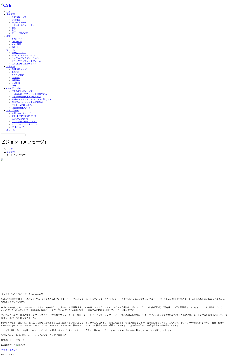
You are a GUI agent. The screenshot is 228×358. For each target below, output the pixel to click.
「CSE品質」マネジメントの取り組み (29, 94)
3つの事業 (16, 44)
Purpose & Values (19, 22)
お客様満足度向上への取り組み (26, 97)
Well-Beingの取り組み (22, 105)
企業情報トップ (19, 17)
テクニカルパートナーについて (26, 124)
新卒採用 (16, 72)
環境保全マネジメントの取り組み (27, 102)
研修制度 (16, 83)
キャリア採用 (18, 75)
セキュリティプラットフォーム (26, 61)
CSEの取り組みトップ (22, 91)
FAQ (14, 86)
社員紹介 (16, 77)
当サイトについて (9, 350)
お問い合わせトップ (21, 113)
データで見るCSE (20, 33)
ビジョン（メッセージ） (23, 25)
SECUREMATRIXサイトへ (24, 64)
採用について (18, 127)
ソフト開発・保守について (24, 121)
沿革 (14, 28)
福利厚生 (16, 80)
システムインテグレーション (25, 58)
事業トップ (17, 39)
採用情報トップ (19, 69)
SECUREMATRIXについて (24, 116)
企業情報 (10, 152)
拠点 (14, 30)
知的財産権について (21, 108)
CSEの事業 (17, 41)
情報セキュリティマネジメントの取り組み (32, 99)
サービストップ (19, 53)
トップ (9, 149)
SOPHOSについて (20, 119)
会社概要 (16, 20)
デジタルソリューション (23, 55)
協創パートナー (19, 47)
